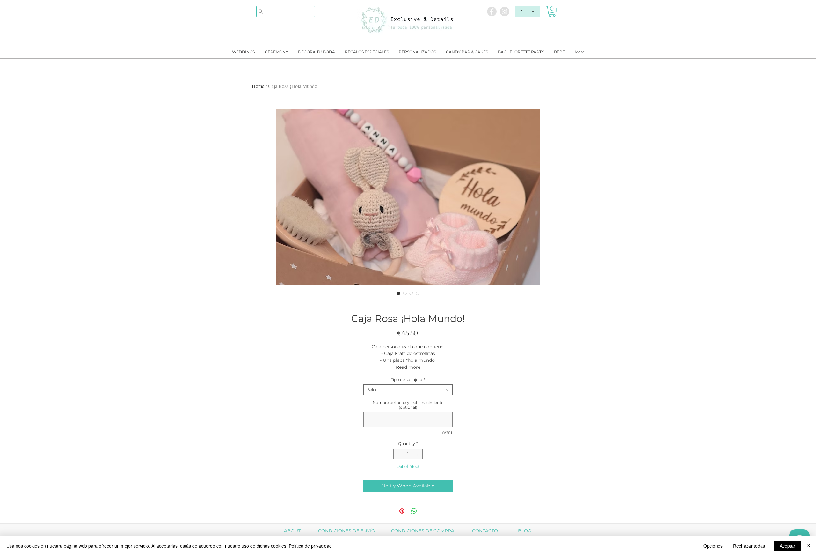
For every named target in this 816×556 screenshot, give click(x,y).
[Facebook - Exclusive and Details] (492, 11)
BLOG (524, 531)
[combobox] (408, 389)
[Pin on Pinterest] (402, 511)
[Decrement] (397, 454)
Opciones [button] (713, 546)
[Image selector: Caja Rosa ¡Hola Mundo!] (398, 293)
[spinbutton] (408, 454)
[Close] (808, 546)
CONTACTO (485, 531)
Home (258, 86)
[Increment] (418, 454)
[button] (552, 11)
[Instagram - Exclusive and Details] (504, 11)
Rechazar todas (749, 546)
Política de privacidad (310, 546)
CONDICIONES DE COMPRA (422, 531)
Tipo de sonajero (408, 379)
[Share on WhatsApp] (414, 511)
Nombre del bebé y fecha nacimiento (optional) (408, 405)
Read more (408, 367)
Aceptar (787, 546)
